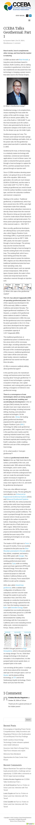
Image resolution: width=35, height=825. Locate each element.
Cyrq (13, 563)
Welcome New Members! (12, 754)
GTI (15, 677)
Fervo (27, 543)
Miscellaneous (8, 43)
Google (21, 556)
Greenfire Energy (17, 607)
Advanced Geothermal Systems (17, 499)
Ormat (17, 417)
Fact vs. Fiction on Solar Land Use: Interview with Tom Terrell (16, 787)
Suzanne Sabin (10, 40)
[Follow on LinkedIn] (30, 15)
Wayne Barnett (9, 768)
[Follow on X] (27, 15)
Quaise (6, 675)
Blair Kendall (23, 59)
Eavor (6, 607)
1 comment (16, 43)
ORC (22, 424)
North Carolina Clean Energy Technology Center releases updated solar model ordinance (16, 742)
